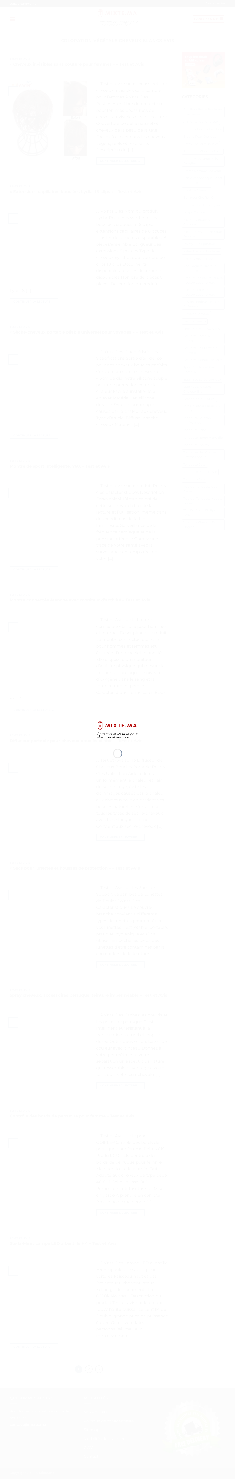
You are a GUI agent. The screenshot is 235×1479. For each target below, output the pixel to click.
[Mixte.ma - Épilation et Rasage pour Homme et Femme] (117, 725)
